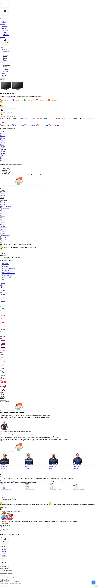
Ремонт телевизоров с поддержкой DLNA (7, 277)
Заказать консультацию (10, 97)
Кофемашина (5, 56)
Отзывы (3, 560)
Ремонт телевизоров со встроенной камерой (7, 267)
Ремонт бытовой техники (5, 49)
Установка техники (5, 55)
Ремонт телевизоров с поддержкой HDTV (7, 275)
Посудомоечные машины (5, 27)
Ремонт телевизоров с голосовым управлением (8, 269)
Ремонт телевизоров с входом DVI (6, 276)
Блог (2, 564)
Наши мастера (4, 22)
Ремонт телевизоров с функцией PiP (6, 272)
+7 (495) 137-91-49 (2, 24)
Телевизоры (4, 32)
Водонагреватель (5, 71)
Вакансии (3, 76)
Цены (2, 20)
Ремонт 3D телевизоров (5, 266)
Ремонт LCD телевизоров (5, 265)
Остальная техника (4, 29)
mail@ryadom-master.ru (3, 571)
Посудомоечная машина (6, 51)
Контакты (3, 21)
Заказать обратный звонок (4, 586)
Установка (3, 62)
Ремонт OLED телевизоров (5, 264)
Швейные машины (5, 34)
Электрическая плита (6, 69)
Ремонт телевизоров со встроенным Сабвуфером (8, 274)
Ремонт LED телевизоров (5, 263)
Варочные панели (5, 30)
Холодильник (5, 52)
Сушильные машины (6, 35)
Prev (1, 118)
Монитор (4, 59)
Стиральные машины (4, 26)
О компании (3, 73)
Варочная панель (5, 57)
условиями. (32, 97)
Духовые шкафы (4, 552)
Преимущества (4, 559)
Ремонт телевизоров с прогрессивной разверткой (8, 273)
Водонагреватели (4, 555)
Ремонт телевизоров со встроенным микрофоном (8, 268)
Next (96, 118)
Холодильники (4, 549)
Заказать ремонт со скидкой (11, 410)
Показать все (2, 279)
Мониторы (3, 554)
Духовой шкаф (5, 58)
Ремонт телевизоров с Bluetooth (6, 270)
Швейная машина (5, 61)
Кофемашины (5, 31)
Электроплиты (4, 28)
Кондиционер (5, 60)
